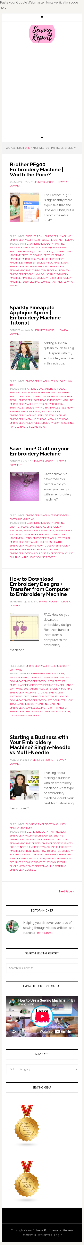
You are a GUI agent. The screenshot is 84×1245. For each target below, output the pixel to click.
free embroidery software (40, 696)
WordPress (45, 1234)
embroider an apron (45, 396)
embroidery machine (35, 259)
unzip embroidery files (24, 715)
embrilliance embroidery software (32, 685)
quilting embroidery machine (54, 553)
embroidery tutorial (45, 270)
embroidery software (24, 542)
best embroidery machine (43, 831)
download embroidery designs (49, 677)
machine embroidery (34, 278)
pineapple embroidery (39, 423)
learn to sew (45, 415)
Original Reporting (50, 240)
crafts (22, 396)
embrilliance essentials (38, 530)
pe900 (25, 281)
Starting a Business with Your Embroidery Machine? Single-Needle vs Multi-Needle (40, 744)
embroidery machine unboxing (29, 266)
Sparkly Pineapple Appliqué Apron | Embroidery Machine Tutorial (35, 315)
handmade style (55, 407)
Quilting (28, 519)
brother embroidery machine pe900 (32, 247)
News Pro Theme (47, 1230)
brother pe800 (19, 526)
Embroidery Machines (23, 240)
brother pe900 (27, 251)
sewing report (38, 426)
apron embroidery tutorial (39, 392)
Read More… (44, 933)
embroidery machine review (50, 262)
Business (31, 824)
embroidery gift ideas (32, 400)
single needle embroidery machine (32, 866)
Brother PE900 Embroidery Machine (48, 236)
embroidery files (34, 688)
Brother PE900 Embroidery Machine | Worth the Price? (36, 170)
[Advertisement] (42, 88)
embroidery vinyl (33, 407)
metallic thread (35, 419)
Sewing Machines (21, 828)
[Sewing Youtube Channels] (27, 1145)
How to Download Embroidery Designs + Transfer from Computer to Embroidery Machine (40, 586)
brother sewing (32, 255)
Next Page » (66, 891)
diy (29, 396)
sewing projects (34, 862)
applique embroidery (40, 388)
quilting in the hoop (22, 557)
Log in (58, 1234)
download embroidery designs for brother (37, 681)
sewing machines (51, 281)
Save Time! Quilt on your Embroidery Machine (39, 451)
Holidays (59, 381)
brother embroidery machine (45, 243)
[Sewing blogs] (27, 1201)
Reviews (69, 240)
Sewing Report (42, 34)
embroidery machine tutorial (28, 404)
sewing (34, 281)
